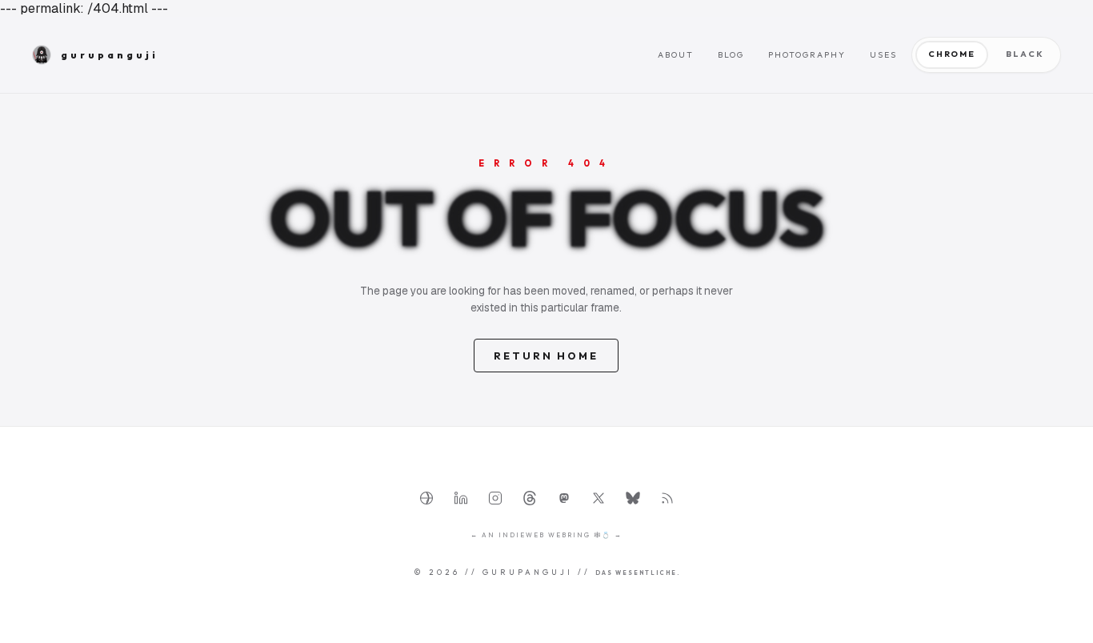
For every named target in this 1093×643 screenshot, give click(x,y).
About (676, 55)
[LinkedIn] (461, 498)
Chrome (951, 54)
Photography (807, 55)
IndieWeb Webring (544, 535)
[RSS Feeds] (667, 498)
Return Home (546, 355)
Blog (731, 55)
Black (1024, 54)
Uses (883, 55)
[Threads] (529, 498)
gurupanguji (109, 55)
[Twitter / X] (598, 498)
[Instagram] (495, 498)
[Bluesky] (633, 498)
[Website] (426, 498)
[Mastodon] (564, 498)
